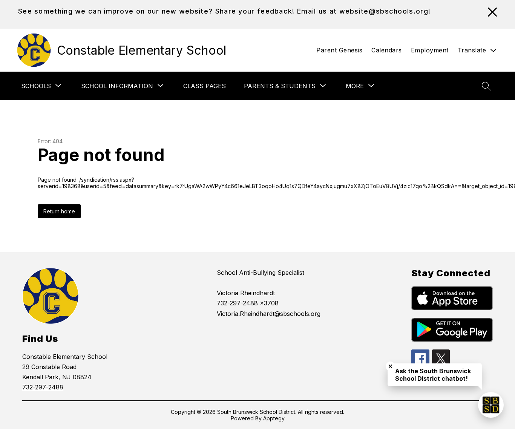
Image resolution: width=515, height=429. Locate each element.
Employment (430, 50)
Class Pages (204, 86)
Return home (59, 211)
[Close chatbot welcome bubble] (390, 366)
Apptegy (274, 418)
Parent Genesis (339, 50)
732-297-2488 (42, 387)
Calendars (386, 50)
